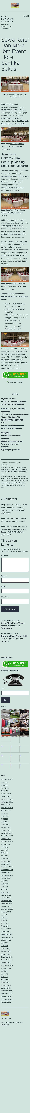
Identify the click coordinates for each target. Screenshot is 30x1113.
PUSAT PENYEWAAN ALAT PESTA (7, 19)
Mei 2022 (4, 886)
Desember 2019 (6, 957)
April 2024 (5, 822)
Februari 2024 (6, 827)
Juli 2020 (4, 943)
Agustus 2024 (6, 810)
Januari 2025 (5, 796)
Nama (3, 576)
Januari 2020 (5, 954)
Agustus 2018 (6, 1002)
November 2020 (7, 937)
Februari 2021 (6, 929)
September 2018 (7, 999)
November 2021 (6, 903)
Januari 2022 (5, 898)
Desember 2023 (6, 833)
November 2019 (6, 960)
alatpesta (7, 465)
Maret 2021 (5, 926)
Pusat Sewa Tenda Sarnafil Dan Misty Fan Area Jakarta (13, 213)
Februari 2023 (6, 861)
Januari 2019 (5, 988)
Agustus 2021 (6, 912)
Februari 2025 (6, 793)
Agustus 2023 (6, 844)
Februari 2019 (6, 985)
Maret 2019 (5, 982)
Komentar (5, 555)
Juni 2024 (4, 816)
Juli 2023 (4, 847)
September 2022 (7, 875)
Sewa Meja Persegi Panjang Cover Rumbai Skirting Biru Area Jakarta (13, 286)
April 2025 (4, 788)
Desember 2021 (6, 901)
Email (3, 586)
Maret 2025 (5, 791)
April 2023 (4, 855)
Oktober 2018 (6, 996)
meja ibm (18, 469)
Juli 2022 (4, 881)
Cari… (3, 688)
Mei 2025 (4, 785)
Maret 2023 (5, 858)
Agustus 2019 (6, 968)
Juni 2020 (4, 946)
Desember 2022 (6, 867)
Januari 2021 (5, 931)
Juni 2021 (4, 917)
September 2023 (7, 841)
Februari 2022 (6, 895)
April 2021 (4, 923)
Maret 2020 (5, 948)
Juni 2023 (4, 850)
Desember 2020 (6, 934)
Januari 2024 (6, 830)
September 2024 (7, 808)
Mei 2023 (4, 853)
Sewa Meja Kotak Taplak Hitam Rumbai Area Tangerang (12, 146)
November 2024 (7, 802)
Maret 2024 (5, 824)
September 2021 (7, 909)
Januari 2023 (5, 864)
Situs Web (5, 597)
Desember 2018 (6, 991)
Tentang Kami (6, 1018)
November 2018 (6, 993)
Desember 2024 (7, 799)
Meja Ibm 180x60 (12, 471)
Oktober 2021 (6, 906)
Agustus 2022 (6, 878)
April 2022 (4, 889)
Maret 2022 (5, 892)
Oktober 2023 (6, 839)
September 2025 (7, 779)
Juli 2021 (4, 915)
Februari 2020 (6, 951)
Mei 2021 (4, 920)
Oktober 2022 (6, 872)
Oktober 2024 (6, 805)
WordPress (5, 1025)
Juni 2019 (4, 974)
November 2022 (7, 870)
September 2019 (7, 965)
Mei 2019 (4, 977)
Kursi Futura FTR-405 (7, 469)
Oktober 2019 (6, 962)
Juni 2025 (4, 782)
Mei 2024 (4, 819)
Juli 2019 (4, 971)
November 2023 (7, 836)
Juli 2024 (4, 813)
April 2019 (4, 979)
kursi (16, 467)
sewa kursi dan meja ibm (14, 476)
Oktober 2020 (6, 940)
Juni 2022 (4, 884)
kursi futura (22, 467)
